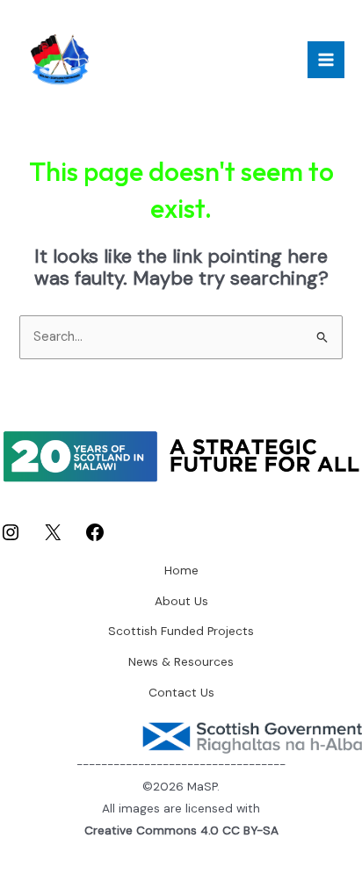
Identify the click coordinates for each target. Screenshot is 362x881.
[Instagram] (10, 539)
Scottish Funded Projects (181, 631)
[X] (52, 539)
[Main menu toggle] (326, 59)
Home (181, 570)
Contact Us (181, 692)
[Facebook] (94, 539)
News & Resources (181, 661)
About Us (181, 601)
